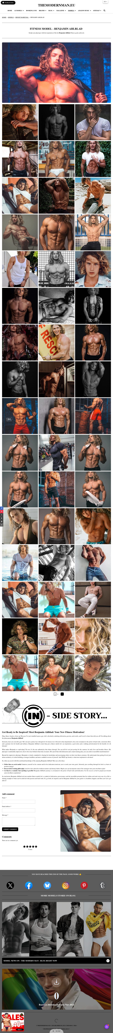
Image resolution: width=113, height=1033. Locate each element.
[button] (2, 929)
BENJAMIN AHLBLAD (37, 17)
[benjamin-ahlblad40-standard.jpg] (93, 599)
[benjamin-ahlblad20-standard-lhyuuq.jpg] (20, 342)
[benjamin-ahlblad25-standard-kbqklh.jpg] (93, 342)
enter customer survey (63, 1029)
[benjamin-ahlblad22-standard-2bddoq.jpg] (20, 379)
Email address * (6, 806)
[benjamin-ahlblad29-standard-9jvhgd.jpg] (93, 416)
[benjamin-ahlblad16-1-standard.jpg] (93, 305)
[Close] (21, 1014)
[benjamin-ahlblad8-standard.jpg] (93, 195)
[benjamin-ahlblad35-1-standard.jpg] (20, 526)
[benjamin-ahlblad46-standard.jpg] (20, 636)
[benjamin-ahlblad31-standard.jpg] (56, 452)
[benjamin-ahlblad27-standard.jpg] (20, 416)
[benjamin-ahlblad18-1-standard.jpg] (93, 269)
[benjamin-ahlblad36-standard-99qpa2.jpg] (56, 526)
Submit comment (10, 829)
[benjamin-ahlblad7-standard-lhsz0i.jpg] (20, 122)
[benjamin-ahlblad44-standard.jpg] (56, 599)
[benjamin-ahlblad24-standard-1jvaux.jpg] (56, 342)
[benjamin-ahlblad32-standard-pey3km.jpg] (20, 452)
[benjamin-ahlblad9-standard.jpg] (56, 195)
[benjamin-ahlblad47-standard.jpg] (56, 673)
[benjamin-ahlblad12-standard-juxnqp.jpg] (56, 232)
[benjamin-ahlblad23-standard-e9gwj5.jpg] (56, 379)
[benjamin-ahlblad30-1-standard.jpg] (56, 489)
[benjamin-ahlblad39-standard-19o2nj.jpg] (93, 526)
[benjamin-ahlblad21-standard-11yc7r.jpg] (93, 379)
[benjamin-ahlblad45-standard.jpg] (93, 636)
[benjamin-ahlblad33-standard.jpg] (93, 489)
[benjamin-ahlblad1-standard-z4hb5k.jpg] (20, 195)
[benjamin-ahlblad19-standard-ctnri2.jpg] (56, 305)
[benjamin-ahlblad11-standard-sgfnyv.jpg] (56, 269)
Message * (5, 815)
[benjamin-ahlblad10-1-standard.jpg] (20, 232)
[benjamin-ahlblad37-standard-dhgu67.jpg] (20, 563)
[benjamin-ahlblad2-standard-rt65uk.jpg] (56, 159)
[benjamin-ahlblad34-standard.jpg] (20, 489)
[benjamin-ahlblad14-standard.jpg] (20, 269)
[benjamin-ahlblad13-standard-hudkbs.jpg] (93, 232)
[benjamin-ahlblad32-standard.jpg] (93, 452)
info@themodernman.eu (50, 1029)
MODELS (11, 17)
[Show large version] (56, 72)
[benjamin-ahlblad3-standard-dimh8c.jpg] (93, 159)
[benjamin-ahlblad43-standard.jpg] (56, 636)
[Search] (104, 10)
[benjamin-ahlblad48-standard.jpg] (93, 673)
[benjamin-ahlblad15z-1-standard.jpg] (20, 305)
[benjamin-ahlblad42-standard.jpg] (93, 563)
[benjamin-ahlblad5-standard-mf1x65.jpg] (56, 122)
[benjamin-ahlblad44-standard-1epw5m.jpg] (20, 673)
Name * (4, 798)
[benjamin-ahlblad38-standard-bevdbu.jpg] (56, 563)
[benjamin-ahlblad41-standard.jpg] (20, 599)
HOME (4, 17)
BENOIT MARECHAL (22, 17)
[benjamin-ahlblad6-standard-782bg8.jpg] (93, 122)
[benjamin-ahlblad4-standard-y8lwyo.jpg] (20, 159)
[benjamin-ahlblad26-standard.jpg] (56, 416)
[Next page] (62, 694)
